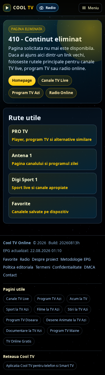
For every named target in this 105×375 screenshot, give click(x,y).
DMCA (89, 267)
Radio (25, 259)
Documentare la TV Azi (24, 330)
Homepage (22, 80)
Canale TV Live (54, 80)
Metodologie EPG (75, 259)
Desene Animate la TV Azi (66, 320)
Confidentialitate (67, 267)
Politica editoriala (18, 267)
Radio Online (61, 92)
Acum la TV (78, 298)
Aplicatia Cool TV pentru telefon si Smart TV (40, 365)
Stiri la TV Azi (78, 309)
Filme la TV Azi (48, 309)
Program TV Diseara (22, 320)
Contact (10, 275)
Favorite (10, 259)
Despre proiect (45, 259)
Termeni (43, 267)
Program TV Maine (64, 330)
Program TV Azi (26, 92)
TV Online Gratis (18, 341)
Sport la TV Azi (17, 309)
